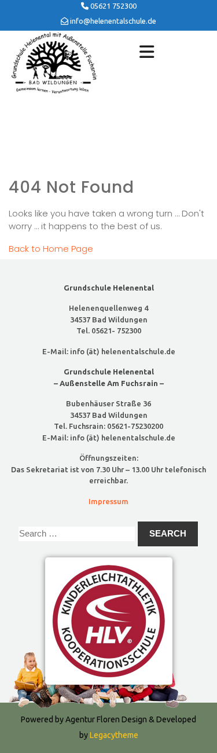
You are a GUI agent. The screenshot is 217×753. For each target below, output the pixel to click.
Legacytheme (113, 735)
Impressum (108, 501)
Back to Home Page (51, 249)
